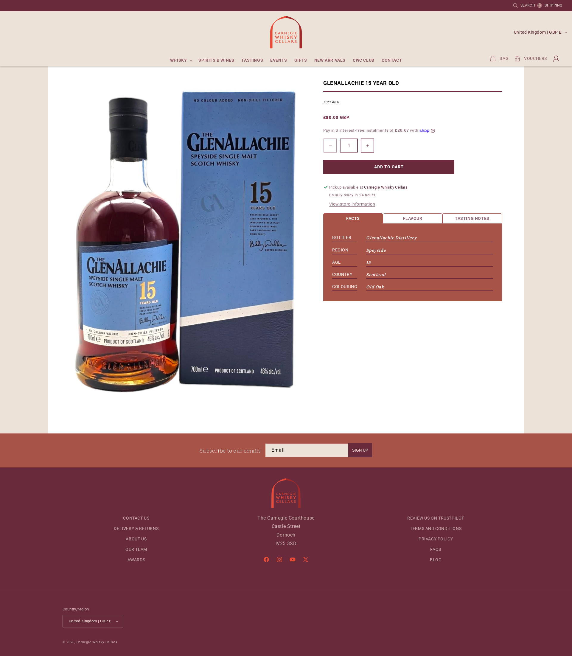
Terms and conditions (435, 528)
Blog (436, 559)
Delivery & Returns (136, 528)
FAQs (435, 549)
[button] (181, 60)
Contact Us (136, 518)
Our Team (136, 549)
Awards (136, 559)
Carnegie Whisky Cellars (97, 642)
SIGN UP (360, 450)
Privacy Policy (436, 539)
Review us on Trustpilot (435, 518)
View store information (352, 204)
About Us (136, 539)
